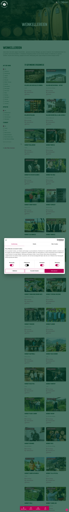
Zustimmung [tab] (14, 244)
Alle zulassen (54, 270)
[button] (66, 510)
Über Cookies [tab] (54, 244)
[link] (56, 2)
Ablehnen (15, 270)
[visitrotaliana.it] (4, 4)
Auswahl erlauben (34, 270)
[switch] (27, 265)
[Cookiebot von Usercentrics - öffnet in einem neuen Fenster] (58, 240)
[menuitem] (61, 2)
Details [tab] (34, 244)
